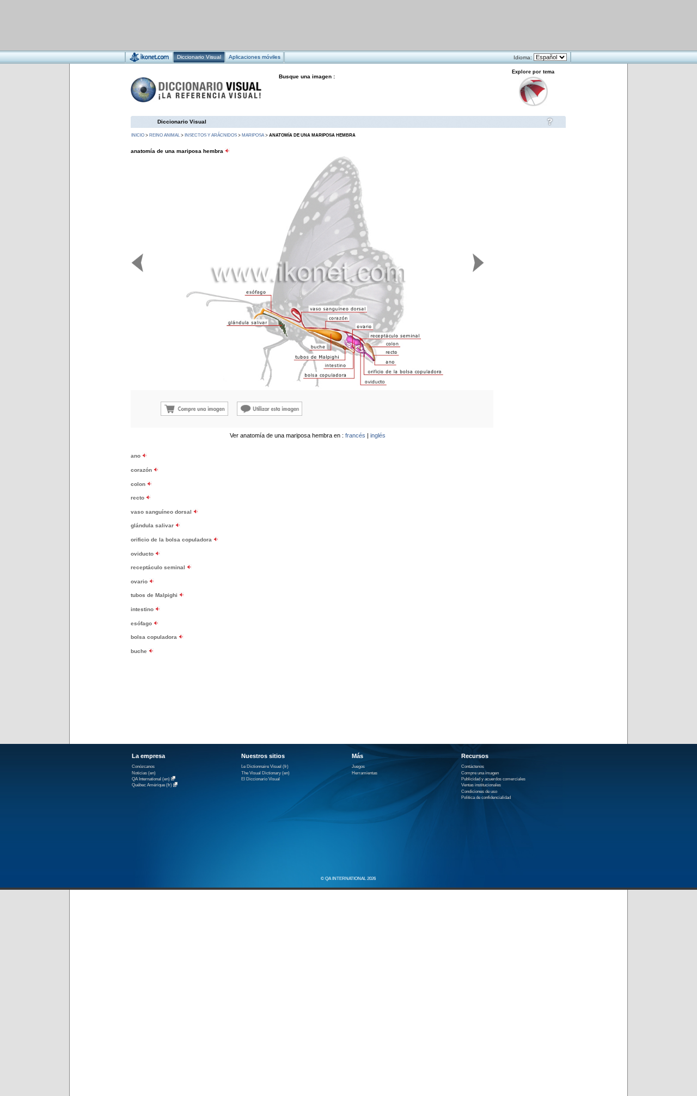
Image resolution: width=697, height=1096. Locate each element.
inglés (378, 435)
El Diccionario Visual (260, 779)
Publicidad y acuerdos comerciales (493, 779)
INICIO (137, 135)
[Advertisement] (316, 25)
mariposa (253, 135)
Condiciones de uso (479, 791)
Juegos (358, 766)
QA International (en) (151, 779)
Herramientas (364, 773)
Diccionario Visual (181, 122)
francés (355, 435)
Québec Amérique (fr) (152, 785)
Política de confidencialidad (486, 797)
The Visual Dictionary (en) (265, 773)
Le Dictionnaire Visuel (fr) (265, 766)
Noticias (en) (144, 773)
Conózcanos (143, 766)
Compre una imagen (480, 773)
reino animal (164, 135)
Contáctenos (472, 766)
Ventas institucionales (481, 785)
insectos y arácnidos (211, 135)
